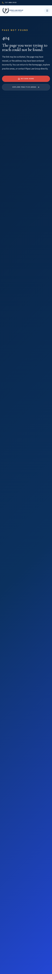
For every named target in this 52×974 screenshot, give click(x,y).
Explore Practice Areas (24, 87)
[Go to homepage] (13, 10)
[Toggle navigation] (47, 10)
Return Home (27, 79)
